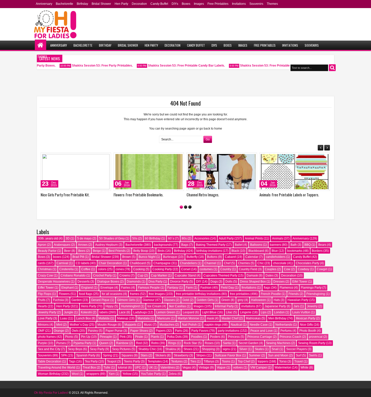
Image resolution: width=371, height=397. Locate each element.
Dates (270, 275)
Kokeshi (86, 312)
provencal (316, 337)
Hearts (42, 306)
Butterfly (192, 257)
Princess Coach (290, 337)
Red (139, 343)
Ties (193, 361)
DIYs (175, 4)
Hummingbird (130, 306)
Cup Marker (159, 275)
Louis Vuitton (301, 312)
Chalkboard (138, 263)
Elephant (67, 287)
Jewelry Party (47, 312)
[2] (185, 207)
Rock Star (190, 343)
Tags (72, 361)
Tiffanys (209, 361)
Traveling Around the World (56, 367)
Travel (298, 361)
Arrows (83, 245)
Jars (296, 306)
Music (148, 324)
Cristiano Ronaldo (73, 275)
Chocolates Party (307, 263)
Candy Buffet (159, 4)
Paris (178, 330)
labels (103, 312)
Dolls (228, 281)
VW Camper (258, 367)
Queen (104, 343)
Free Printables (217, 4)
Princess (234, 337)
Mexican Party (305, 318)
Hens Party (88, 306)
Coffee (85, 269)
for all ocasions (112, 294)
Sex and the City (49, 349)
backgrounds (163, 245)
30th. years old (48, 238)
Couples (270, 269)
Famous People (149, 287)
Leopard (188, 312)
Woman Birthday (49, 374)
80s (184, 238)
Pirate (139, 337)
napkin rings (212, 324)
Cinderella (66, 269)
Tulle (106, 367)
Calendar (251, 257)
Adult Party (226, 238)
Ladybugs (140, 312)
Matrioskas (253, 318)
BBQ (307, 245)
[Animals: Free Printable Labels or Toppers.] (294, 171)
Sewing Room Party (311, 343)
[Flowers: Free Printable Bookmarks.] (148, 171)
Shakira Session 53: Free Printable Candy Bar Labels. (183, 65)
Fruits (41, 300)
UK (151, 367)
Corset (185, 269)
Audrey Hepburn (106, 245)
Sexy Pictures (121, 349)
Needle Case (259, 324)
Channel (210, 263)
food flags (85, 294)
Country (225, 269)
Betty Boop (140, 251)
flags (267, 287)
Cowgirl (322, 269)
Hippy (109, 306)
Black (235, 251)
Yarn (112, 374)
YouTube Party (151, 374)
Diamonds (134, 281)
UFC (138, 367)
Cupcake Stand (185, 275)
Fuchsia (58, 300)
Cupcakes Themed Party (220, 275)
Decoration (139, 4)
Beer (67, 251)
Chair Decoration (110, 263)
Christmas (45, 269)
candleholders (275, 257)
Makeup (122, 318)
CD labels (82, 263)
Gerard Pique (100, 300)
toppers (263, 361)
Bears (322, 245)
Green (225, 300)
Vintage (204, 367)
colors (102, 269)
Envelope (107, 287)
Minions (43, 324)
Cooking (139, 269)
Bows (41, 257)
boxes (57, 257)
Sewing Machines (278, 343)
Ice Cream (154, 306)
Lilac (229, 312)
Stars (144, 355)
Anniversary (44, 4)
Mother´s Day (79, 324)
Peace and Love (261, 330)
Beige (97, 251)
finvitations (249, 287)
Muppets (130, 324)
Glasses (169, 300)
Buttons (212, 257)
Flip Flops (44, 294)
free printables (240, 294)
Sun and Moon (278, 355)
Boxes (186, 4)
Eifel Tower (299, 281)
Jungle (68, 312)
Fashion (205, 287)
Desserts (83, 281)
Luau (63, 318)
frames (134, 294)
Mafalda (104, 318)
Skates (259, 349)
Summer (254, 355)
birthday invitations (209, 251)
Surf (298, 355)
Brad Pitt (78, 257)
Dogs (214, 281)
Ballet (239, 245)
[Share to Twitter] (99, 157)
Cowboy (303, 269)
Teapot (111, 361)
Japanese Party (275, 306)
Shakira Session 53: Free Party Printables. (99, 65)
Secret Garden (248, 343)
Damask (252, 275)
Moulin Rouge (107, 324)
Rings (172, 343)
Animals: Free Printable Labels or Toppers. (289, 194)
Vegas (186, 367)
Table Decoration (49, 361)
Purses (61, 343)
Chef (227, 263)
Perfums (286, 330)
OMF (41, 330)
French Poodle (271, 294)
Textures (177, 361)
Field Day (227, 287)
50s (134, 238)
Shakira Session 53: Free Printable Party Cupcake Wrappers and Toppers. (290, 65)
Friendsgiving (315, 294)
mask (210, 318)
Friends (293, 294)
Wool (75, 374)
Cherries (244, 263)
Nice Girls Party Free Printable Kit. (65, 194)
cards (41, 263)
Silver (243, 349)
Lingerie (245, 312)
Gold (185, 300)
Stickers (160, 355)
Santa (227, 343)
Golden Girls (205, 300)
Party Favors (199, 330)
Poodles (196, 337)
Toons (226, 361)
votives (238, 367)
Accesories (201, 238)
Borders (317, 251)
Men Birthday (277, 318)
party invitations (228, 330)
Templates (155, 361)
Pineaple (106, 337)
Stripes (201, 355)
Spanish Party (85, 355)
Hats (277, 300)
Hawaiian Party (297, 300)
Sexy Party (97, 349)
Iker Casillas (177, 306)
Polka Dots (174, 337)
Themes (272, 4)
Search (332, 67)
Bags (184, 245)
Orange (59, 330)
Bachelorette (64, 4)
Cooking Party (162, 269)
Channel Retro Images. (203, 194)
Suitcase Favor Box (228, 355)
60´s (171, 238)
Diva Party (155, 281)
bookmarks (294, 251)
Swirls (313, 355)
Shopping (208, 349)
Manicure (163, 318)
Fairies (125, 287)
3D (68, 238)
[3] (190, 207)
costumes (206, 269)
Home (40, 45)
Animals (277, 238)
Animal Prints (254, 238)
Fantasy (172, 287)
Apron (42, 245)
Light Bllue (209, 312)
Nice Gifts (306, 324)
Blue (275, 251)
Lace (122, 312)
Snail (275, 349)
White (304, 367)
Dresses (279, 281)
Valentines (168, 367)
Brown (126, 257)
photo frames (47, 337)
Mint (59, 324)
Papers (161, 330)
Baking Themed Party (210, 245)
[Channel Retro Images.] (221, 171)
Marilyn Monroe (188, 318)
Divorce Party (179, 281)
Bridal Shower (101, 4)
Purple (42, 343)
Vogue (221, 367)
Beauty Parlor (47, 251)
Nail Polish (189, 324)
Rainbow (122, 343)
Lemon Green (165, 312)
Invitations (239, 4)
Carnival (62, 263)
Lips (264, 312)
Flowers (64, 294)
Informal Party (224, 306)
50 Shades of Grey (112, 238)
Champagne (162, 263)
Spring (107, 355)
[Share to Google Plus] (105, 157)
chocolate (279, 263)
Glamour (148, 300)
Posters (215, 337)
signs (226, 349)
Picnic (69, 337)
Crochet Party (102, 275)
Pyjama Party (82, 343)
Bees (81, 251)
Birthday (82, 4)
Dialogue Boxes (108, 281)
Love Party (45, 318)
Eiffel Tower (46, 287)
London (279, 312)
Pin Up (85, 337)
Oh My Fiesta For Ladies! (51, 392)
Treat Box (89, 367)
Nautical (236, 324)
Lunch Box (83, 318)
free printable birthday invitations (198, 294)
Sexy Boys (75, 349)
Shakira (170, 349)
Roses (209, 343)
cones (120, 269)
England (87, 287)
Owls (75, 330)
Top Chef (244, 361)
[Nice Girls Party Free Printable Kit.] (76, 171)
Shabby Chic (147, 349)
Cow (287, 269)
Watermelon (283, 367)
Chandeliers (188, 263)
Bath (293, 245)
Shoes (187, 349)
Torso (283, 361)
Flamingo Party (311, 287)
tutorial (122, 367)
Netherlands (283, 324)
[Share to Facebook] (94, 157)
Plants (155, 337)
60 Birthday (153, 238)
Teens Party (132, 361)
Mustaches (167, 324)
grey (240, 300)
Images (199, 4)
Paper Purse (114, 330)
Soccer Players (296, 349)
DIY (198, 281)
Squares (127, 355)
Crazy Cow (45, 275)
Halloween (258, 300)
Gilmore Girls (126, 300)
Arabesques (62, 245)
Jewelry (312, 306)
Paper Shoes (139, 330)
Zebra (173, 374)
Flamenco (286, 287)
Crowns (124, 275)
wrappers (92, 374)
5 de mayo (84, 238)
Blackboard (256, 251)
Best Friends (117, 251)
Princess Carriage (259, 337)
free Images (157, 294)
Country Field (248, 269)
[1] (181, 207)
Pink (123, 337)
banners (275, 245)
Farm (189, 287)
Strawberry (181, 355)
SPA (64, 355)
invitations (248, 306)
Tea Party (91, 361)
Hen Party (121, 4)
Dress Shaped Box (253, 281)
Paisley (93, 330)
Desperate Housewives (54, 281)
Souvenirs (256, 4)
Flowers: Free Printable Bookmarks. (138, 194)
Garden (76, 300)
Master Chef (230, 318)
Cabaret (230, 257)
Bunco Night (147, 257)
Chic (260, 263)
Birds (161, 251)
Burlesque (170, 257)
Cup (140, 275)
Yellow (126, 374)
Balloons (256, 245)
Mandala (144, 318)
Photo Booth (307, 330)
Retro (155, 343)
